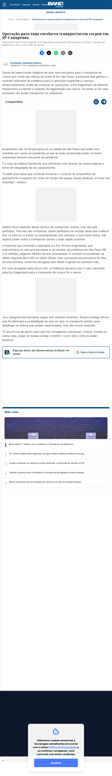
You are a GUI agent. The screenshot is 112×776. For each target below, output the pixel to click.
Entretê (36, 4)
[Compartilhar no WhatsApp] (56, 53)
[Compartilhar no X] (49, 53)
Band (11, 19)
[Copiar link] (70, 53)
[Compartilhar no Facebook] (42, 53)
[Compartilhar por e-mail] (63, 53)
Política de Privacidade (62, 747)
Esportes (26, 4)
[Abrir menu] (4, 4)
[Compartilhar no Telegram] (104, 102)
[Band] (56, 4)
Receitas (46, 4)
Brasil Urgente (22, 19)
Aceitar (56, 763)
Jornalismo (14, 4)
